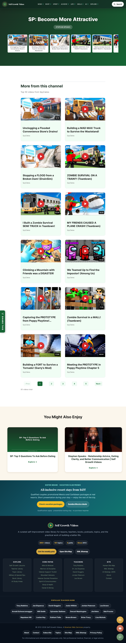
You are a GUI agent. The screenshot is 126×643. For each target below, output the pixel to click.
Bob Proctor (108, 611)
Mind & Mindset (47, 565)
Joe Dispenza (38, 606)
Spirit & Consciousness (47, 581)
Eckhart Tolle (55, 617)
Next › (98, 384)
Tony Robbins (78, 565)
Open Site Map (66, 551)
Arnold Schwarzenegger (22, 611)
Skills (80, 4)
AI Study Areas (17, 581)
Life (73, 4)
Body (48, 4)
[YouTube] (120, 628)
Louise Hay (40, 617)
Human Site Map (109, 565)
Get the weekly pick (46, 551)
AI (86, 4)
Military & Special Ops (17, 575)
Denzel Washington (78, 611)
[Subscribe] (120, 619)
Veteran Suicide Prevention (48, 578)
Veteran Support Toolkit (48, 572)
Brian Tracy (86, 617)
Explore (94, 4)
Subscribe (47, 633)
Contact (109, 578)
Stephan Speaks (63, 27)
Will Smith (41, 611)
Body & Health (47, 585)
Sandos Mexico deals (77, 504)
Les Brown (78, 578)
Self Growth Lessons (17, 565)
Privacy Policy (96, 633)
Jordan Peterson (78, 575)
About (109, 575)
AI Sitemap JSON (108, 572)
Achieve (65, 4)
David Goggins (78, 572)
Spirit (56, 4)
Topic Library (17, 572)
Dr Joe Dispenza (78, 569)
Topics (58, 633)
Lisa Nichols (100, 617)
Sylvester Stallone (57, 611)
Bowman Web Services (74, 627)
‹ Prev (27, 384)
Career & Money (48, 588)
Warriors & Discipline (47, 569)
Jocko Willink (71, 606)
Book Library (17, 578)
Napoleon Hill (26, 617)
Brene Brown (71, 617)
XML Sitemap (82, 551)
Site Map (68, 633)
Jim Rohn (95, 611)
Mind (40, 4)
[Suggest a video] (120, 637)
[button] (17, 44)
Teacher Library (17, 569)
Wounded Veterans (48, 575)
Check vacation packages (50, 504)
